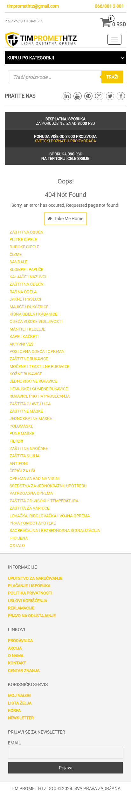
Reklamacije (21, 608)
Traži (112, 76)
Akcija (15, 648)
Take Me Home (68, 218)
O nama (15, 655)
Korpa (14, 710)
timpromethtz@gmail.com (33, 6)
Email (14, 742)
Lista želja (19, 703)
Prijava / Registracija (24, 21)
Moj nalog (19, 695)
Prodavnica (20, 640)
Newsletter (21, 717)
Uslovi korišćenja (27, 600)
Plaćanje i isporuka (29, 585)
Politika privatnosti (30, 593)
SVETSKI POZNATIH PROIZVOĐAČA (65, 141)
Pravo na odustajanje (32, 615)
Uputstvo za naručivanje (35, 578)
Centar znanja (23, 670)
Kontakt (17, 663)
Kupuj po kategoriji (30, 57)
